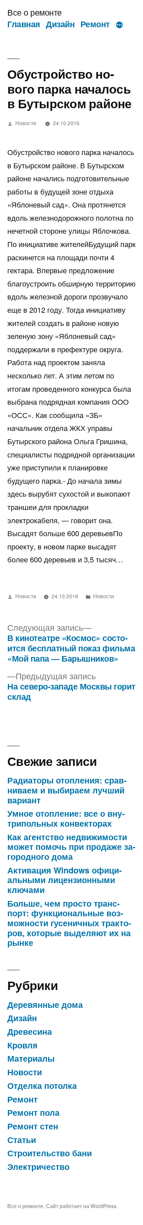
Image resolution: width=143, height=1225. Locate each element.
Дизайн (60, 24)
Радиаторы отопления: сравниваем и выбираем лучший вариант (66, 790)
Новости (25, 122)
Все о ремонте (34, 12)
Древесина (29, 1031)
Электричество (38, 1167)
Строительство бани (49, 1153)
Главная (23, 24)
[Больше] (119, 25)
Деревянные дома (45, 1005)
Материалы (31, 1058)
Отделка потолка (42, 1086)
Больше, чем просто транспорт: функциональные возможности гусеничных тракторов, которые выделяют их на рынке (69, 923)
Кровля (22, 1045)
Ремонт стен (32, 1126)
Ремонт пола (33, 1112)
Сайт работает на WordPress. (82, 1205)
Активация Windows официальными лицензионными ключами (64, 880)
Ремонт (95, 24)
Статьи (21, 1140)
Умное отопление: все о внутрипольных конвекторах (66, 818)
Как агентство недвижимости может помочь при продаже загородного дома (71, 846)
